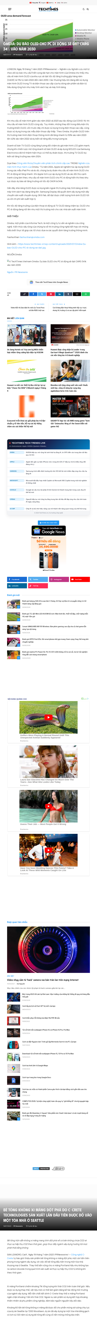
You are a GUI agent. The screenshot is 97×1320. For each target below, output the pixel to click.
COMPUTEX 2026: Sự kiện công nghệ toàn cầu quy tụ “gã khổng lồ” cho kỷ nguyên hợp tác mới (55, 1102)
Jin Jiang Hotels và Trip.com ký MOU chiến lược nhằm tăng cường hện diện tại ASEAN (25, 351)
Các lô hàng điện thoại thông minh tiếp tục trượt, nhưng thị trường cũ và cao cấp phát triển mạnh (70, 309)
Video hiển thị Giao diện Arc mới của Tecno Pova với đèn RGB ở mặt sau (27, 309)
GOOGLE (13, 487)
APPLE (12, 459)
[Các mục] (9, 9)
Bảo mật (10, 976)
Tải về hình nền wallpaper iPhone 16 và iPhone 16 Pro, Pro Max (46, 1030)
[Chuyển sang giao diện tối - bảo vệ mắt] (83, 9)
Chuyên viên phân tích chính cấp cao (43, 163)
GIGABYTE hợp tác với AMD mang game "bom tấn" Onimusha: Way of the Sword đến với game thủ (70, 423)
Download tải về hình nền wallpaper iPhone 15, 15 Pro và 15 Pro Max (48, 1053)
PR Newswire (18, 55)
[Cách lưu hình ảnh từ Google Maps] (13, 1068)
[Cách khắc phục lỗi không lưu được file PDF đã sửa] (13, 1020)
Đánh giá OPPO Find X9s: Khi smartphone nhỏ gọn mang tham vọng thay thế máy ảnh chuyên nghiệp (55, 640)
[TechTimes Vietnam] (48, 9)
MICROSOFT (14, 477)
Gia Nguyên (21, 984)
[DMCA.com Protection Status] (41, 1168)
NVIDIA (12, 449)
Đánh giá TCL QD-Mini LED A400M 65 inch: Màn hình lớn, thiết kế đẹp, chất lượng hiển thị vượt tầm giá (55, 615)
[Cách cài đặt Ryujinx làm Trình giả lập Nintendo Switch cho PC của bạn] (13, 1044)
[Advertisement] (48, 681)
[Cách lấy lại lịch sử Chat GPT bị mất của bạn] (13, 1009)
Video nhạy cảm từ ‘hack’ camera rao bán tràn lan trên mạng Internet (43, 980)
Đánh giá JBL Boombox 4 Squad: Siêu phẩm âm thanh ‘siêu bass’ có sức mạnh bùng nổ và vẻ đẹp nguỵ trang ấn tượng (55, 1114)
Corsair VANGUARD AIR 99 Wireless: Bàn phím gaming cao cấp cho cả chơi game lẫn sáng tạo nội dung (54, 628)
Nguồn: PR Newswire (17, 272)
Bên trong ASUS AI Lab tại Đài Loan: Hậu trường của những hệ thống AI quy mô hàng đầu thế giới (56, 995)
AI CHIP (12, 505)
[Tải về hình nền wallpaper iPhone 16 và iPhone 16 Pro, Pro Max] (13, 1032)
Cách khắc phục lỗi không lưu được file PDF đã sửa (41, 1018)
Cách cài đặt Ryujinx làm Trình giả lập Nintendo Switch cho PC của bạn (49, 1041)
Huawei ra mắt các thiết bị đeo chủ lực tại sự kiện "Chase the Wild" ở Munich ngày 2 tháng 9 (26, 388)
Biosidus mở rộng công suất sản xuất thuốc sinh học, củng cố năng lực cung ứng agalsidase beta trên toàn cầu (69, 388)
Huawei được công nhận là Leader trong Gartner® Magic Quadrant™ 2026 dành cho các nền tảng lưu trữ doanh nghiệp (69, 352)
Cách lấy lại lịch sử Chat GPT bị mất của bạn (38, 1006)
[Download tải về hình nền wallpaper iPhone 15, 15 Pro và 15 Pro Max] (13, 1056)
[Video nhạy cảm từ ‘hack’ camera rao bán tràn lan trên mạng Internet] (48, 950)
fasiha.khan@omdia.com (32, 237)
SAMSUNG (13, 468)
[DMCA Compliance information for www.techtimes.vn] (58, 1168)
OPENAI (12, 496)
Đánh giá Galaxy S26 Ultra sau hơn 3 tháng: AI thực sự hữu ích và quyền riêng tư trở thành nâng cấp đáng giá (54, 602)
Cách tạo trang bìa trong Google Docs (36, 1077)
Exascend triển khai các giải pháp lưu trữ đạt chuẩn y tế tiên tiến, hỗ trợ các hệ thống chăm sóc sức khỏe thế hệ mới (26, 423)
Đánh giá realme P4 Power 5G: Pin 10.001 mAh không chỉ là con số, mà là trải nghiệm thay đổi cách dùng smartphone (55, 653)
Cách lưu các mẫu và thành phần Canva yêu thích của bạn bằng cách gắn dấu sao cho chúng (54, 1090)
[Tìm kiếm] (87, 9)
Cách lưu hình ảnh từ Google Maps (35, 1065)
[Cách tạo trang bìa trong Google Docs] (13, 1080)
